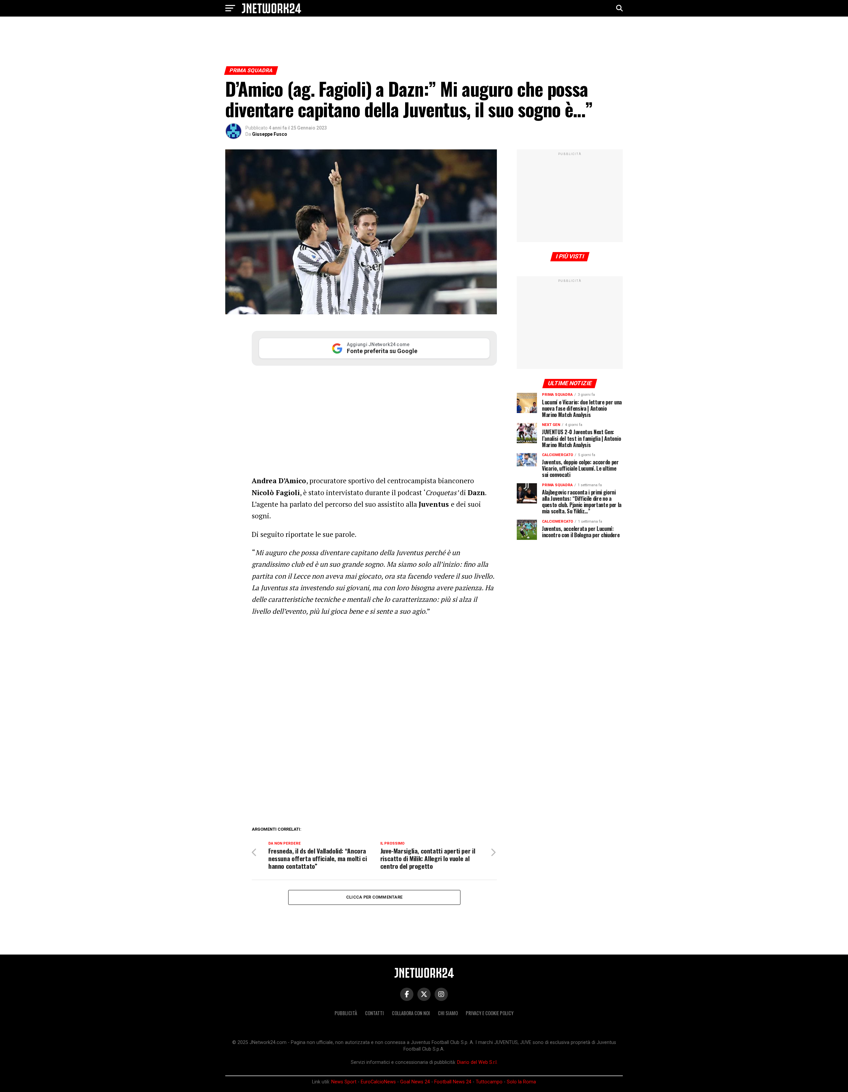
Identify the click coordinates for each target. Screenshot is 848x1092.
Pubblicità (346, 1013)
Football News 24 (452, 1082)
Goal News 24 (415, 1082)
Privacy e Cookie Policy (489, 1013)
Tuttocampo (489, 1082)
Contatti (374, 1013)
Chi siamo (448, 1013)
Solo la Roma (521, 1082)
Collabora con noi (411, 1013)
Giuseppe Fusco (269, 134)
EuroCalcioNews (378, 1082)
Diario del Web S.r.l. (477, 1062)
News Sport (343, 1082)
